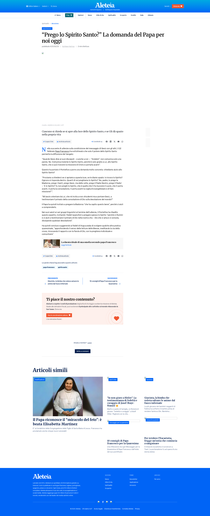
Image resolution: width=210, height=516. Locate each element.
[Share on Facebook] (107, 141)
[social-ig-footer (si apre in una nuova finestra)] (111, 502)
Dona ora (176, 6)
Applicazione (134, 482)
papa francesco (48, 267)
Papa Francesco (62, 151)
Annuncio (133, 485)
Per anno (157, 479)
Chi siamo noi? (87, 509)
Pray (67, 15)
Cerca (55, 6)
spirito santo (62, 267)
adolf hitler (113, 380)
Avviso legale (98, 509)
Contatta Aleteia (127, 509)
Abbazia (150, 15)
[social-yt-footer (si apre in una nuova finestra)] (99, 502)
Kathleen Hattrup (68, 46)
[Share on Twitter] (114, 141)
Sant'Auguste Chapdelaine (112, 10)
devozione (55, 23)
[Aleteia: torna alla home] (105, 5)
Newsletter (133, 479)
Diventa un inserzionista (112, 509)
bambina (149, 380)
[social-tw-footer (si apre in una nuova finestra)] (107, 502)
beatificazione (39, 380)
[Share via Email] (118, 141)
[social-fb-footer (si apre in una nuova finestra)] (103, 502)
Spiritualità (112, 15)
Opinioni (80, 15)
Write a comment (83, 351)
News (90, 15)
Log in (90, 343)
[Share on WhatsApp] (122, 141)
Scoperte (123, 15)
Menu (59, 15)
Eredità (133, 15)
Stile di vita (100, 15)
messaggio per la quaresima (118, 423)
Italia (141, 15)
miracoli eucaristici (153, 420)
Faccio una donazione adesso (58, 315)
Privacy (137, 509)
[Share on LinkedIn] (110, 141)
